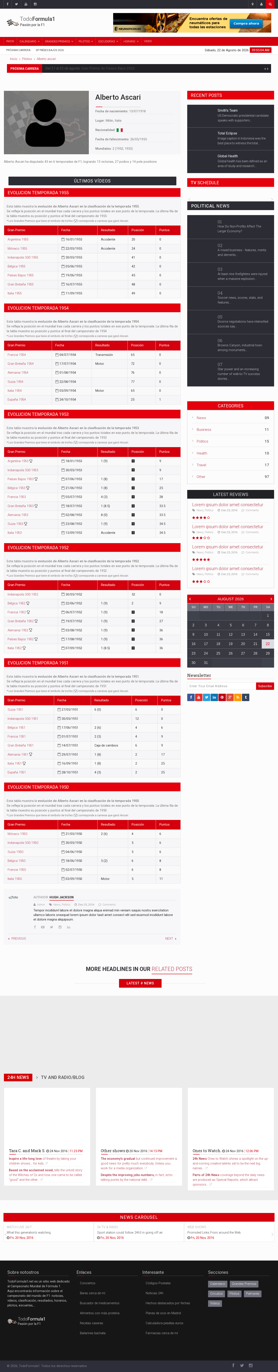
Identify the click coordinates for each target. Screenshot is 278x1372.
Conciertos (87, 1283)
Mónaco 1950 (17, 834)
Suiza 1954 (15, 382)
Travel (201, 465)
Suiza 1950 (15, 852)
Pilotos (84, 41)
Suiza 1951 (15, 710)
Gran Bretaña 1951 (21, 745)
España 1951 (17, 772)
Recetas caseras (91, 1323)
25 (218, 653)
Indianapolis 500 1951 (23, 719)
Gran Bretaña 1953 (21, 506)
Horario (129, 41)
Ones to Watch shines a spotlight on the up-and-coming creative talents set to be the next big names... (230, 1163)
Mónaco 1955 (17, 249)
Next (169, 939)
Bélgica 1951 (16, 728)
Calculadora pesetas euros (164, 1323)
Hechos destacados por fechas (168, 1303)
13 (243, 634)
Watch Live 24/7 (19, 1227)
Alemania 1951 (18, 755)
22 (268, 644)
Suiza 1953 (16, 524)
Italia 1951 (15, 763)
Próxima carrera (18, 50)
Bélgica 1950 (16, 861)
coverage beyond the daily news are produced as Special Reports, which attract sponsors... (229, 1179)
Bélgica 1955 (16, 266)
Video (148, 41)
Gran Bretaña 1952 (21, 621)
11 (218, 634)
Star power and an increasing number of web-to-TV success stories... (239, 374)
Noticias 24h (154, 1293)
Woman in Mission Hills (235, 158)
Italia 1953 (15, 533)
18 (218, 644)
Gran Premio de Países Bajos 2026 (108, 68)
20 (243, 644)
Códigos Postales (158, 1283)
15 (268, 634)
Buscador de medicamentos (99, 1303)
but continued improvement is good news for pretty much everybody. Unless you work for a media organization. (139, 1163)
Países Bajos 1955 (21, 275)
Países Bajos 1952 (21, 639)
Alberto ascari (46, 59)
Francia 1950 (17, 870)
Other (201, 476)
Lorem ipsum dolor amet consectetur (227, 504)
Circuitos (216, 1294)
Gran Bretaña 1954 (21, 364)
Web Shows (196, 1227)
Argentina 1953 (18, 461)
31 (206, 663)
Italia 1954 (15, 391)
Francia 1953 (17, 497)
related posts (172, 969)
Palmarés (252, 1294)
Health (202, 453)
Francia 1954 (17, 355)
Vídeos (215, 1303)
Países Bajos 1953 (21, 479)
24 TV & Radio (107, 1227)
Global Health (228, 135)
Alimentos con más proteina (99, 1313)
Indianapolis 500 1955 (23, 257)
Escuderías (106, 41)
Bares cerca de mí (92, 1293)
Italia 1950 (15, 879)
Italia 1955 (15, 293)
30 (193, 663)
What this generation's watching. (29, 1232)
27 (243, 653)
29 (268, 653)
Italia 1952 (15, 648)
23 (193, 653)
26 (231, 653)
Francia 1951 (17, 736)
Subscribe (265, 686)
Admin (41, 904)
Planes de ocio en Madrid (163, 1313)
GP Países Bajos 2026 (50, 50)
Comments (109, 904)
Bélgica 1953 (17, 488)
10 (206, 634)
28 (255, 653)
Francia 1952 (17, 612)
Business (204, 429)
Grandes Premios (57, 41)
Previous (19, 939)
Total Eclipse (227, 112)
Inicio (10, 41)
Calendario (28, 41)
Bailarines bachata (93, 1333)
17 (206, 644)
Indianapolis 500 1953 (23, 470)
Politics (66, 904)
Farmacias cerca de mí (162, 1333)
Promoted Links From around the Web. (214, 1232)
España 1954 (17, 399)
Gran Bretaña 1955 (21, 284)
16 (193, 644)
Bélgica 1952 (17, 603)
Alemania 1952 (18, 630)
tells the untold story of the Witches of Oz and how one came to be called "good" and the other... (45, 1175)
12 (231, 634)
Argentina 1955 (18, 239)
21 (255, 644)
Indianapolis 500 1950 (23, 843)
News (56, 904)
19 (231, 644)
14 (255, 634)
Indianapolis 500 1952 (23, 594)
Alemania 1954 (18, 373)
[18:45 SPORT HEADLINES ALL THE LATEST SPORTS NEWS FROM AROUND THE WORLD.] (230, 194)
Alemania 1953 (18, 515)
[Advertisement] (139, 1033)
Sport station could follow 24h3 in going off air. (130, 1232)
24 (206, 653)
